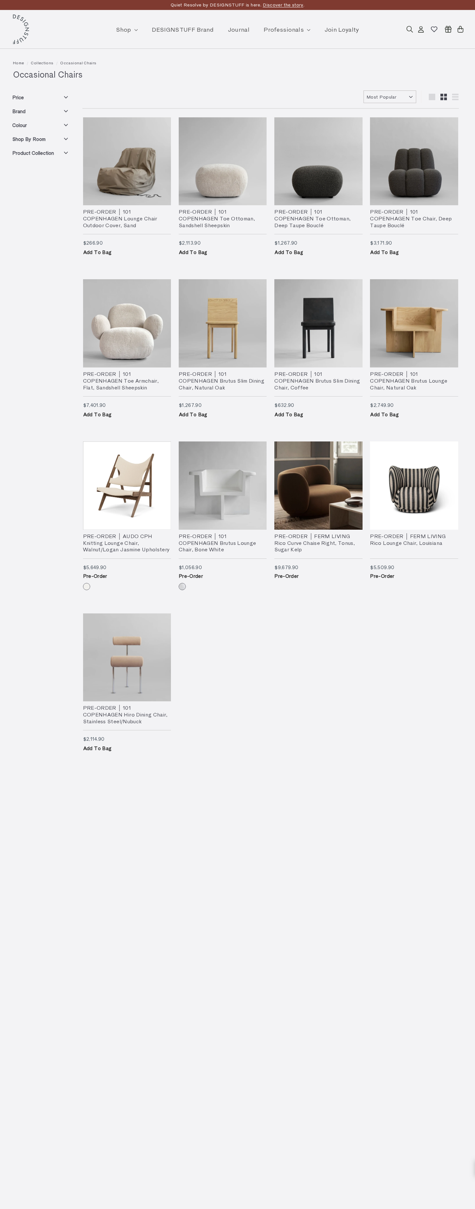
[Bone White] (182, 586)
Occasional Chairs (78, 62)
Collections (42, 62)
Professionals (284, 29)
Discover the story (283, 4)
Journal (238, 29)
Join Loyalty (342, 29)
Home (18, 62)
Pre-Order (95, 576)
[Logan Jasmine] (86, 586)
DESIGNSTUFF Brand (183, 29)
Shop (124, 29)
